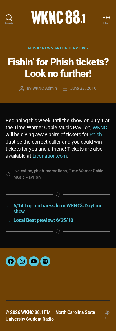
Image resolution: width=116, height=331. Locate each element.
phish (39, 170)
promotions (56, 170)
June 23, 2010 (83, 88)
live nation (23, 170)
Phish (96, 134)
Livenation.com (49, 156)
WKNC (100, 127)
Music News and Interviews (58, 48)
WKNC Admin (44, 88)
